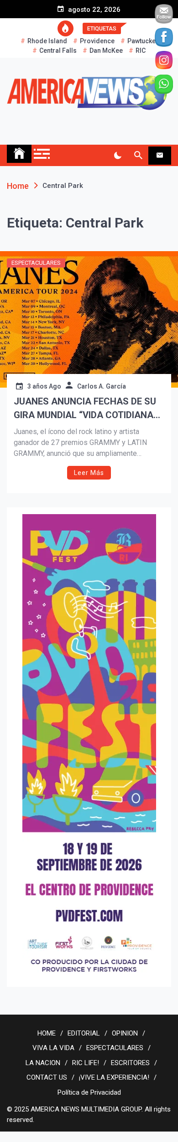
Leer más (89, 472)
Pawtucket (142, 41)
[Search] (138, 156)
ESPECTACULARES (36, 262)
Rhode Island (47, 41)
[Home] (19, 154)
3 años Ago (44, 386)
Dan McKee (106, 50)
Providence (97, 41)
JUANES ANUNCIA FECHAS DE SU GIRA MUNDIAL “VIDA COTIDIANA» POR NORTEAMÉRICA (86, 409)
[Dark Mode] (117, 156)
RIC (141, 50)
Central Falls (58, 50)
